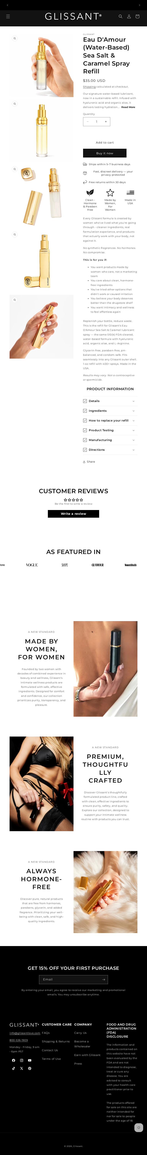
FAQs (46, 1033)
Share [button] (91, 461)
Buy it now (104, 153)
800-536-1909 (19, 1040)
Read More (128, 107)
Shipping (89, 86)
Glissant (77, 1146)
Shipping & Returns (56, 1041)
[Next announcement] (139, 5)
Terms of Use (51, 1059)
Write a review (73, 514)
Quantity (89, 113)
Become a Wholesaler (82, 1044)
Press (78, 1063)
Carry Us (80, 1033)
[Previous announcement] (7, 5)
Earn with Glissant (87, 1055)
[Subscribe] (103, 979)
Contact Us (50, 1050)
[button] (8, 18)
